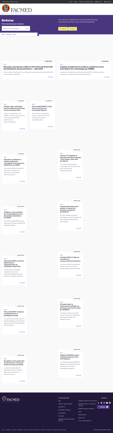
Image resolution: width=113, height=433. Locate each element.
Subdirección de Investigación (87, 400)
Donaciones (103, 20)
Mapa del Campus (91, 20)
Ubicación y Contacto (46, 429)
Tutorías (61, 416)
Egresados (72, 20)
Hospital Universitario (86, 1)
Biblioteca (81, 417)
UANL (70, 1)
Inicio (32, 20)
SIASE (75, 1)
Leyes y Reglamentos (84, 420)
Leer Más (50, 77)
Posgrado (81, 20)
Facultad (54, 20)
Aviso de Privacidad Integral (59, 429)
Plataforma (61, 413)
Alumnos (46, 20)
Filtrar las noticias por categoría (13, 24)
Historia (39, 20)
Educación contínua (64, 410)
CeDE (5, 64)
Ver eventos (63, 28)
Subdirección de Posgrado (86, 408)
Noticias (31, 429)
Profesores (37, 429)
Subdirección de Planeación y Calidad (87, 404)
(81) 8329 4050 (14, 1)
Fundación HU (82, 414)
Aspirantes (63, 20)
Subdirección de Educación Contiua (66, 420)
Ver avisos (72, 28)
